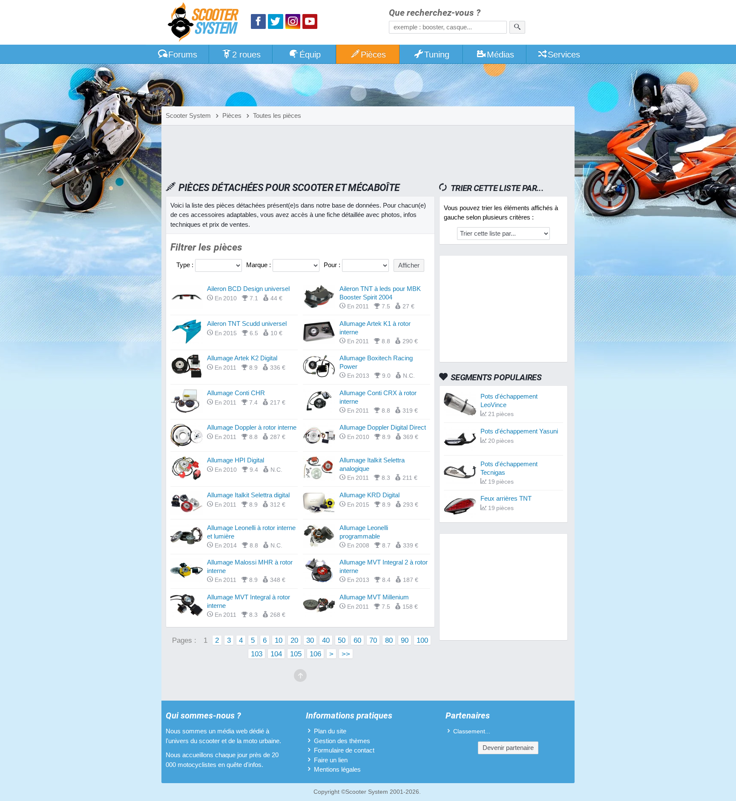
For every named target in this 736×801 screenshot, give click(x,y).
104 (276, 654)
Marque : (259, 264)
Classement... (471, 731)
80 (389, 640)
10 (278, 640)
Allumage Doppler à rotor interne (251, 427)
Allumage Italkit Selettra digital (248, 495)
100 (422, 640)
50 (341, 640)
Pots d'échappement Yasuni (519, 431)
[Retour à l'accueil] (205, 23)
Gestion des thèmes (342, 740)
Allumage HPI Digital (235, 460)
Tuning (436, 54)
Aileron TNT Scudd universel (247, 323)
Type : (185, 264)
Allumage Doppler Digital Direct (382, 427)
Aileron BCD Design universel (248, 288)
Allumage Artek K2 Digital (242, 358)
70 (373, 640)
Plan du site (330, 731)
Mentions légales (337, 769)
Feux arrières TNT (506, 498)
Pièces (373, 54)
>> (346, 654)
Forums (182, 54)
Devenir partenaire (508, 747)
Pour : (333, 264)
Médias (500, 54)
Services (564, 54)
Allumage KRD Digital (369, 495)
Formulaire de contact (344, 750)
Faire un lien (331, 760)
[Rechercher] (517, 27)
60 (357, 640)
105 (296, 654)
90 (404, 640)
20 (294, 640)
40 (326, 640)
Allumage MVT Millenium (374, 597)
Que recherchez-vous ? (434, 13)
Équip (310, 54)
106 (315, 654)
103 (256, 654)
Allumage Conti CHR (236, 392)
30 (310, 640)
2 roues (246, 54)
